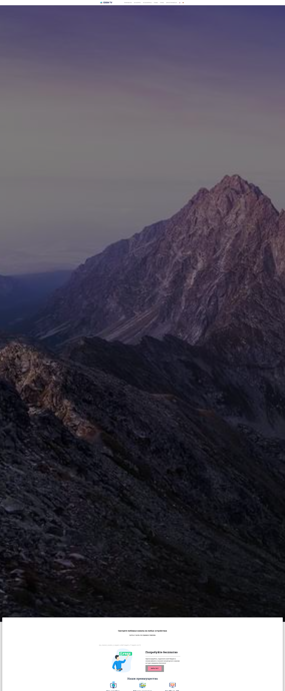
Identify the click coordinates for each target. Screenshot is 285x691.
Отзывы (156, 2)
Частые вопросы (147, 2)
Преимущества (128, 2)
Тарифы (162, 2)
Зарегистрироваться (171, 2)
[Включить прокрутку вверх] (282, 688)
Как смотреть (137, 2)
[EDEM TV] (106, 2)
